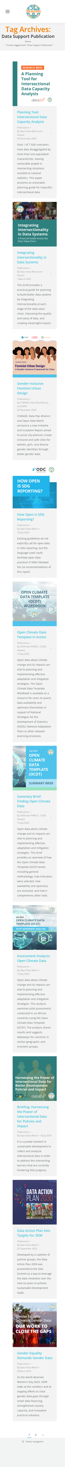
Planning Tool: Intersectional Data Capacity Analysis (32, 117)
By (29, 133)
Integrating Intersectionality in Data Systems (31, 257)
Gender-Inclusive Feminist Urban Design (30, 388)
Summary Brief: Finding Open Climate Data (33, 801)
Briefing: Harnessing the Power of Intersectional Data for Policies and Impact (33, 1116)
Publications (23, 127)
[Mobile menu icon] (7, 11)
